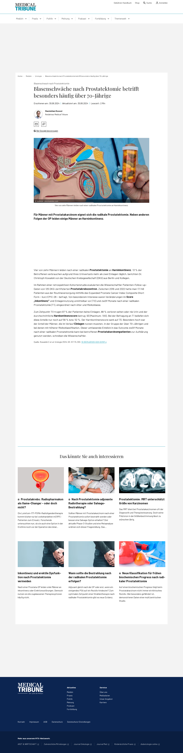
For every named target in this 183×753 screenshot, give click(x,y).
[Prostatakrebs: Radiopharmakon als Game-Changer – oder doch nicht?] (41, 480)
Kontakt (21, 722)
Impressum (34, 722)
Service (103, 687)
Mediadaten (105, 695)
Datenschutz (57, 722)
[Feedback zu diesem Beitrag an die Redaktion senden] (43, 124)
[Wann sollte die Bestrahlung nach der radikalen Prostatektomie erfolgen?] (91, 554)
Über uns (103, 692)
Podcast (70, 706)
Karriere (103, 702)
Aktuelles (71, 687)
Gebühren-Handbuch (123, 3)
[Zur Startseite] (25, 6)
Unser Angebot (106, 699)
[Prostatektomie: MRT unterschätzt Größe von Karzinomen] (142, 480)
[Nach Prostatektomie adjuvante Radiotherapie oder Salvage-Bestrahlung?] (91, 480)
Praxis (69, 695)
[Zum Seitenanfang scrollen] (177, 747)
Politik (69, 699)
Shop (137, 3)
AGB (45, 722)
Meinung (70, 702)
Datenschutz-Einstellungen (78, 722)
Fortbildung (72, 709)
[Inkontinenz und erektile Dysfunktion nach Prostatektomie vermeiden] (41, 554)
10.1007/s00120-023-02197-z (94, 342)
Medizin (70, 692)
